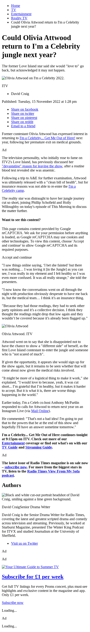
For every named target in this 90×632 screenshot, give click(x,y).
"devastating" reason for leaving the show (32, 166)
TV (13, 10)
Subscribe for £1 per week (32, 577)
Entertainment (21, 14)
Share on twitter (22, 113)
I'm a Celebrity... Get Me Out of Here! (47, 138)
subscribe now (16, 467)
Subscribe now (13, 603)
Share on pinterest (24, 118)
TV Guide (10, 447)
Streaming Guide (38, 447)
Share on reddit (22, 122)
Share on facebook (24, 109)
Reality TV (19, 18)
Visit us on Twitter (24, 543)
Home (15, 6)
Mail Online (40, 411)
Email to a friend (23, 126)
